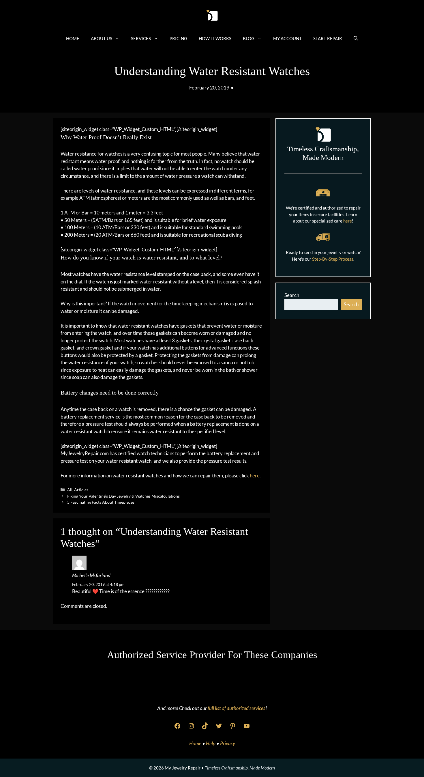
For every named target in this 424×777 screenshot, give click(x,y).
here (255, 475)
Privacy (227, 743)
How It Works (215, 38)
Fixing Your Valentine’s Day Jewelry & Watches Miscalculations (123, 496)
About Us (101, 38)
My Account (287, 38)
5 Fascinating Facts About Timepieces (100, 502)
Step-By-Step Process (332, 259)
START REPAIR (327, 38)
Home (72, 38)
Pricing (178, 38)
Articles (81, 489)
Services (141, 38)
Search (291, 295)
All (69, 489)
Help (211, 743)
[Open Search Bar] (356, 38)
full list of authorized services (236, 708)
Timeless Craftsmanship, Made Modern (240, 767)
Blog (248, 38)
